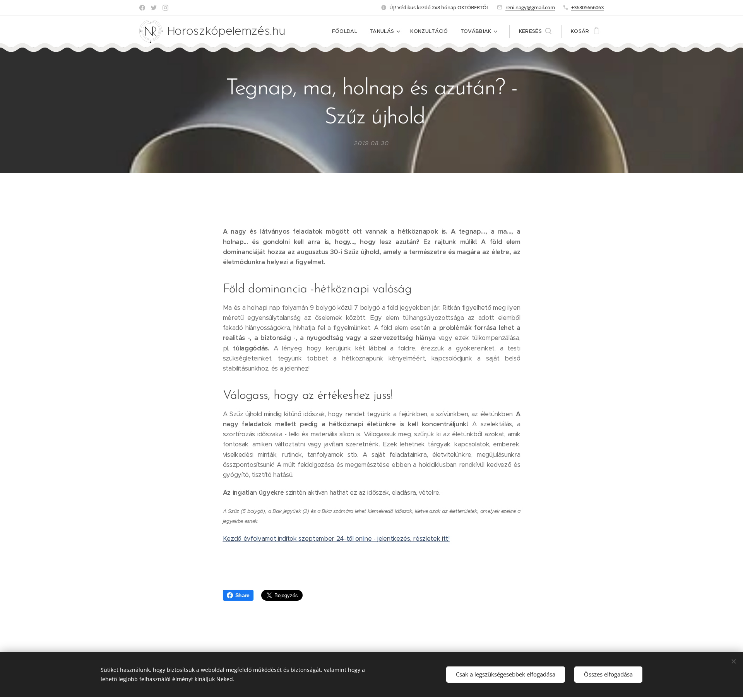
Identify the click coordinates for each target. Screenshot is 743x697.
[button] (535, 31)
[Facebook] (142, 7)
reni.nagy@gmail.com (530, 7)
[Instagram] (165, 7)
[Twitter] (154, 7)
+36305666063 (587, 7)
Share (242, 595)
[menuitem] (346, 31)
